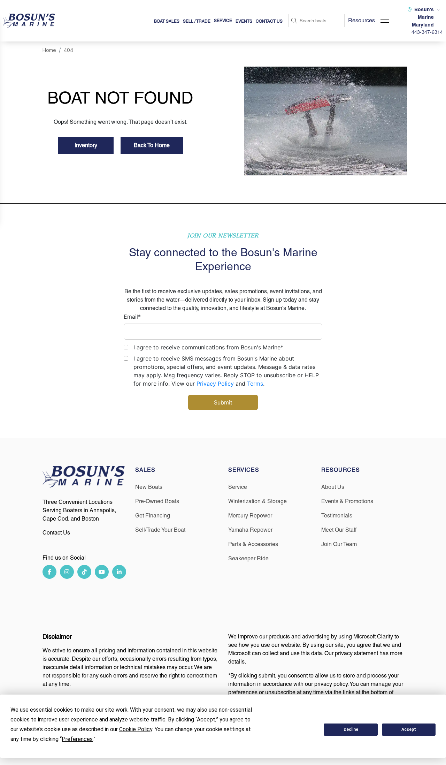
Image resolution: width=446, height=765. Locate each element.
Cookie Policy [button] (135, 729)
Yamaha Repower (250, 530)
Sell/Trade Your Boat (160, 530)
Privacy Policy (215, 383)
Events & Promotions (347, 501)
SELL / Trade (196, 21)
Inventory (86, 145)
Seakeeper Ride (248, 558)
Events (244, 21)
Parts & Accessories (253, 544)
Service (237, 487)
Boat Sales (166, 21)
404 (68, 50)
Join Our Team (339, 544)
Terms (255, 383)
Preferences (293, 729)
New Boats (148, 487)
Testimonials (336, 515)
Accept (408, 729)
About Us (332, 487)
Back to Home (152, 145)
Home (49, 50)
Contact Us (269, 21)
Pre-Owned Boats (157, 501)
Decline (351, 729)
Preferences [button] (77, 739)
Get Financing (152, 515)
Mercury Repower (250, 515)
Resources (361, 20)
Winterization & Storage (257, 501)
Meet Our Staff (338, 530)
